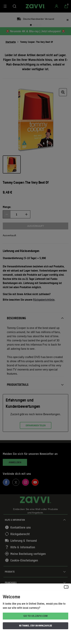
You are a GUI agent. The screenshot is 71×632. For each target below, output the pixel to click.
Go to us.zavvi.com (35, 616)
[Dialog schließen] (66, 587)
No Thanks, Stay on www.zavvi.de (35, 625)
